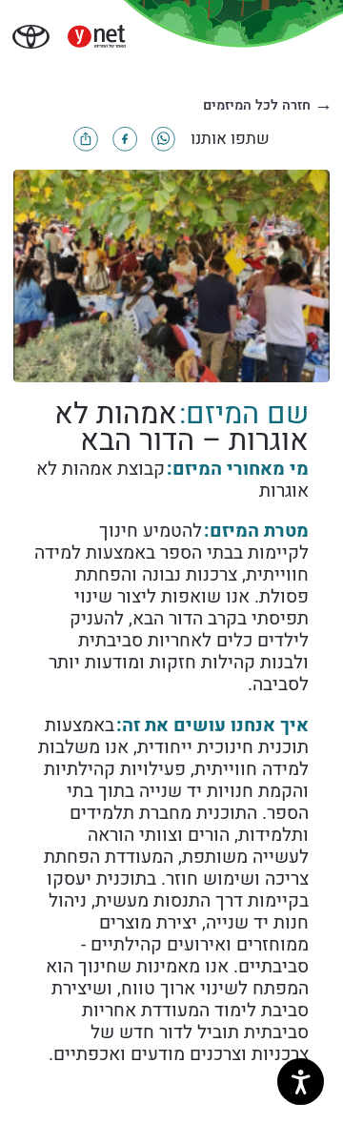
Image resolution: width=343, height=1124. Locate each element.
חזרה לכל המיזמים (268, 105)
